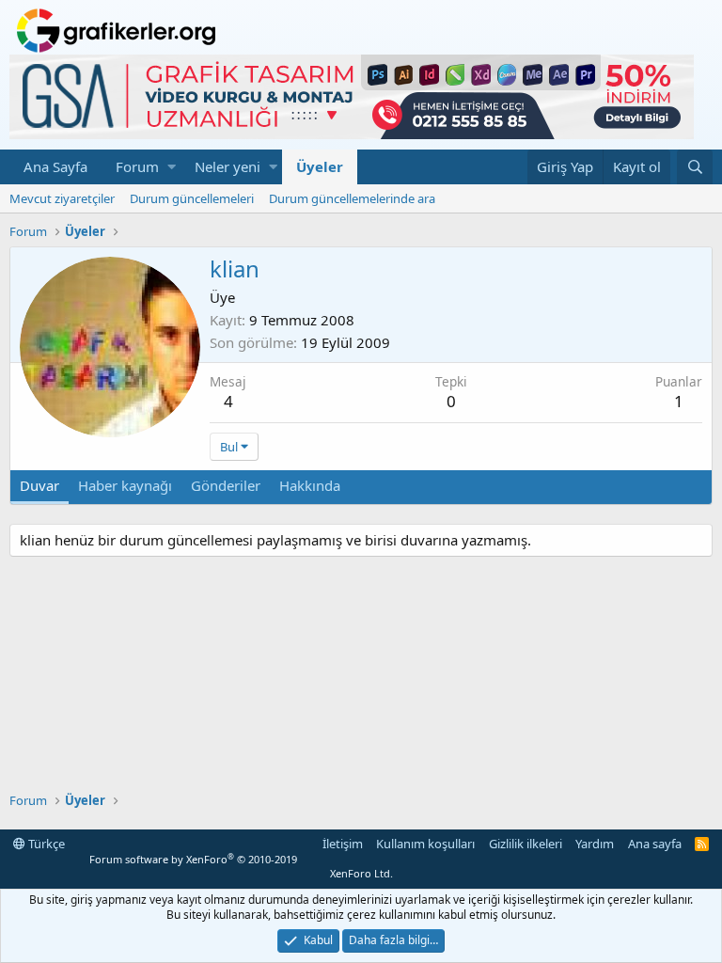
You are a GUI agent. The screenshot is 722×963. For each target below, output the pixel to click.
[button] (171, 167)
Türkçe (45, 843)
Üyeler (319, 166)
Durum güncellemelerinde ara (352, 198)
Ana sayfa (655, 843)
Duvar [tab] (39, 485)
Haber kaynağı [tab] (125, 485)
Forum (137, 166)
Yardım (594, 843)
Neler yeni (227, 166)
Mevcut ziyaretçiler (62, 198)
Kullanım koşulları (425, 843)
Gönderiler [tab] (225, 485)
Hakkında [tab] (309, 485)
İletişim (342, 843)
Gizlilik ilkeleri (525, 843)
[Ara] (695, 167)
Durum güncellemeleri (192, 198)
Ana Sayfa (55, 166)
